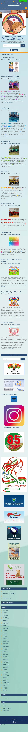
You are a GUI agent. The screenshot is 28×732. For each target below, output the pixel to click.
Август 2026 (5, 610)
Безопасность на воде (8, 591)
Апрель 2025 (5, 635)
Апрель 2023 (5, 672)
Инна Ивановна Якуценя (14, 59)
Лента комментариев (7, 708)
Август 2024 (5, 648)
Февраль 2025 (6, 638)
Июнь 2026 (5, 612)
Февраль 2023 (6, 675)
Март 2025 (5, 636)
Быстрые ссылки (5, 8)
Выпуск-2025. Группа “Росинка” (11, 292)
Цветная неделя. (6, 232)
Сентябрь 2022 (6, 684)
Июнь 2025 (5, 631)
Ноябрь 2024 (5, 643)
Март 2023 (5, 674)
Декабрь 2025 (6, 622)
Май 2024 (5, 653)
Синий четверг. (5, 108)
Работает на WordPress (7, 721)
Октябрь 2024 (6, 644)
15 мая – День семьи (7, 322)
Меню (15, 50)
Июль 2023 (5, 669)
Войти (4, 705)
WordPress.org (6, 710)
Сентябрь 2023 (6, 666)
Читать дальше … (9, 102)
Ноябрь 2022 (5, 680)
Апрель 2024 (5, 654)
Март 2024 (5, 656)
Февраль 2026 (6, 618)
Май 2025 (5, 633)
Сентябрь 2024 (6, 646)
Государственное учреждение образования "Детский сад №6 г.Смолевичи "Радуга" (14, 38)
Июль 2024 (5, 649)
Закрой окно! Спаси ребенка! (9, 593)
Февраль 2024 (6, 657)
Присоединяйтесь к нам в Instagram (11, 427)
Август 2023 (5, 667)
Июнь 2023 (5, 670)
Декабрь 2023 (6, 661)
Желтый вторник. (6, 172)
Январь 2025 (5, 640)
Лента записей (6, 707)
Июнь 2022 (5, 688)
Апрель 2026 (5, 615)
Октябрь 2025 (6, 625)
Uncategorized (6, 697)
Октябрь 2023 (6, 664)
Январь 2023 (5, 677)
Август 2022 (5, 685)
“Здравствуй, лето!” (7, 598)
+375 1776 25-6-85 (9, 1)
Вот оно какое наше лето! (8, 595)
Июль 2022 (5, 687)
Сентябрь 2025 (6, 627)
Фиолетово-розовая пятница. (10, 76)
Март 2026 (5, 617)
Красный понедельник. (8, 203)
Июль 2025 (5, 630)
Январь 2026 (5, 620)
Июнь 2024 (5, 651)
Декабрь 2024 (6, 641)
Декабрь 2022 (6, 679)
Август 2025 (5, 628)
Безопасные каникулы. (8, 57)
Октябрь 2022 (6, 682)
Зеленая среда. (5, 141)
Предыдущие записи (14, 355)
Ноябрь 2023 (5, 662)
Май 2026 (5, 614)
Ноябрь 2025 (5, 623)
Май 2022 (5, 690)
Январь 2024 (5, 659)
